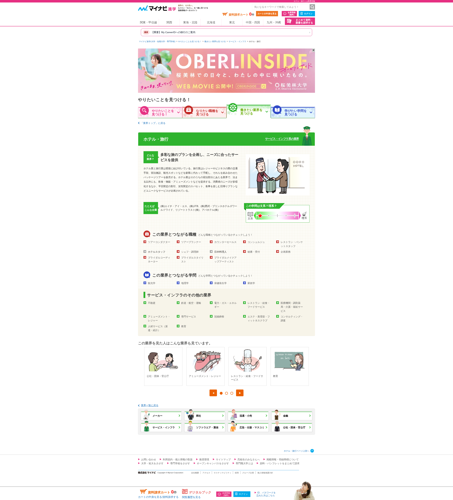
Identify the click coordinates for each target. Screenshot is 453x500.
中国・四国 (253, 22)
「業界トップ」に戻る (153, 123)
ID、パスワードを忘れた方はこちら (266, 494)
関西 (169, 22)
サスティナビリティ (222, 473)
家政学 (251, 283)
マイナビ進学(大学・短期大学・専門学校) (157, 41)
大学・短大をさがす (152, 463)
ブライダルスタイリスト (192, 259)
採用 (237, 473)
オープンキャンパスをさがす (213, 463)
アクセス (206, 473)
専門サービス (188, 316)
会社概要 (195, 473)
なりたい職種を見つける (207, 112)
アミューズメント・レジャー (159, 318)
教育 (183, 326)
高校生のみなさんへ (248, 459)
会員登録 (292, 13)
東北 (232, 22)
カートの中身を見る (267, 13)
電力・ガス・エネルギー (225, 305)
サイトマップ (223, 459)
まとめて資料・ (304, 21)
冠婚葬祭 (219, 316)
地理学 (185, 283)
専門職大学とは (244, 463)
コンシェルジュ (256, 242)
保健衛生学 (220, 283)
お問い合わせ (148, 459)
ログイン (308, 13)
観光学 (151, 283)
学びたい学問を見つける (296, 112)
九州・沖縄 (274, 22)
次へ (239, 393)
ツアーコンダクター (159, 242)
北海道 (211, 22)
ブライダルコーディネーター (159, 259)
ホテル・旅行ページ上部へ (296, 451)
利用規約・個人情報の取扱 (178, 459)
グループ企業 (248, 473)
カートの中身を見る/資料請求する (158, 496)
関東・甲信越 (148, 22)
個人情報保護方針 (265, 473)
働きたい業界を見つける (215, 41)
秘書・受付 (254, 251)
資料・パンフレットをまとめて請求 (279, 463)
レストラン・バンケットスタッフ (292, 244)
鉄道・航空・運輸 (191, 303)
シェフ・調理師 (190, 251)
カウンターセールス (225, 242)
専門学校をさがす (180, 463)
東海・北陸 (190, 22)
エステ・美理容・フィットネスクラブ (259, 318)
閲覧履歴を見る (191, 497)
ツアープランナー (191, 242)
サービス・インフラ (237, 41)
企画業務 (286, 251)
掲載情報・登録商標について (282, 459)
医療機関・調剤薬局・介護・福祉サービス (292, 307)
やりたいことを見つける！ (190, 41)
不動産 (151, 303)
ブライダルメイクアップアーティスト (225, 259)
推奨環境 (204, 459)
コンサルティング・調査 (292, 318)
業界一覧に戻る (149, 405)
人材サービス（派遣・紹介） (158, 328)
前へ (213, 393)
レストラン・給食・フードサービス (259, 305)
